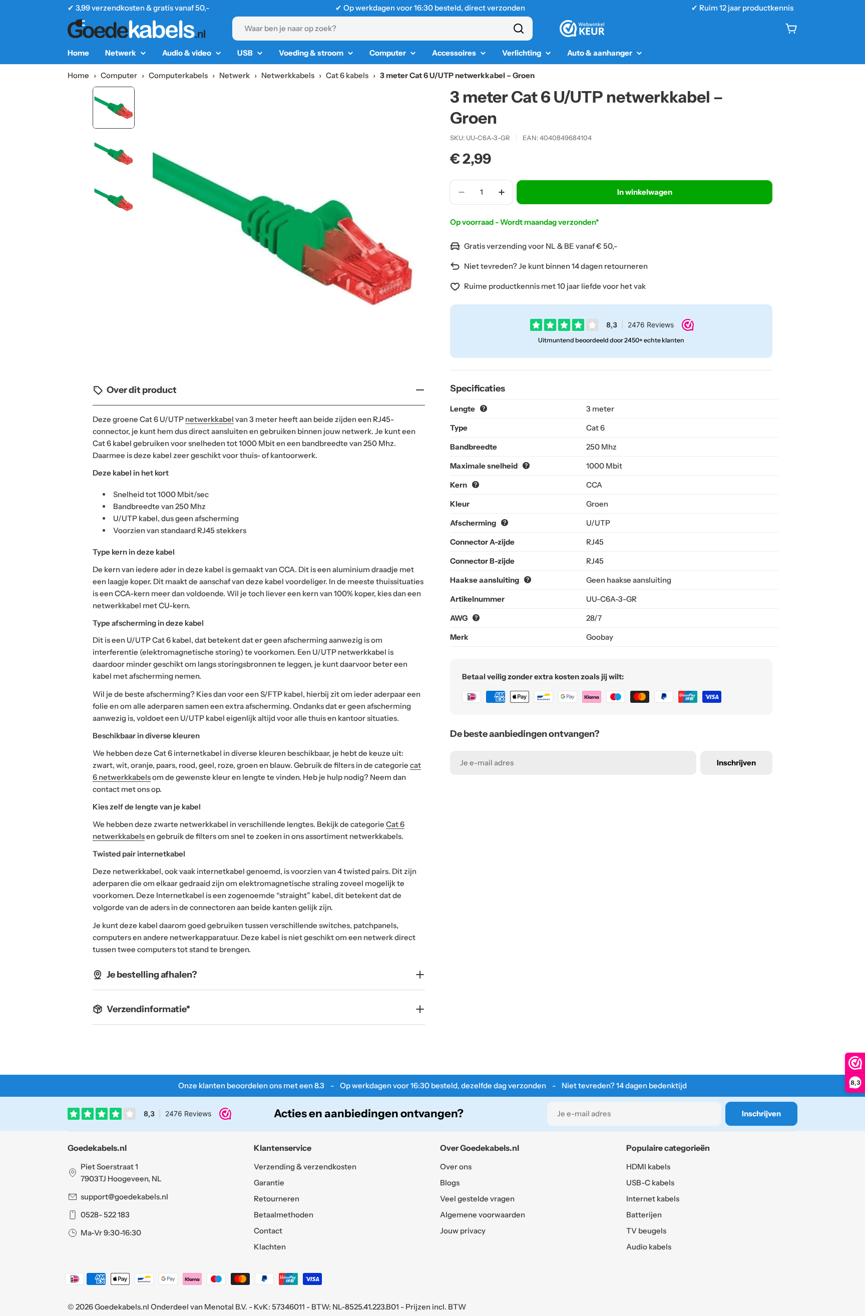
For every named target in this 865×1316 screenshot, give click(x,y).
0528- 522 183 (105, 1214)
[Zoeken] (519, 29)
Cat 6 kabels (347, 75)
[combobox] (382, 29)
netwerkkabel (209, 419)
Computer (119, 75)
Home (78, 75)
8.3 (319, 1085)
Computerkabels (178, 75)
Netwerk (234, 75)
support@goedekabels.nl (124, 1196)
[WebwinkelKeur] (582, 28)
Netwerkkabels (287, 75)
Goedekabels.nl (122, 1306)
